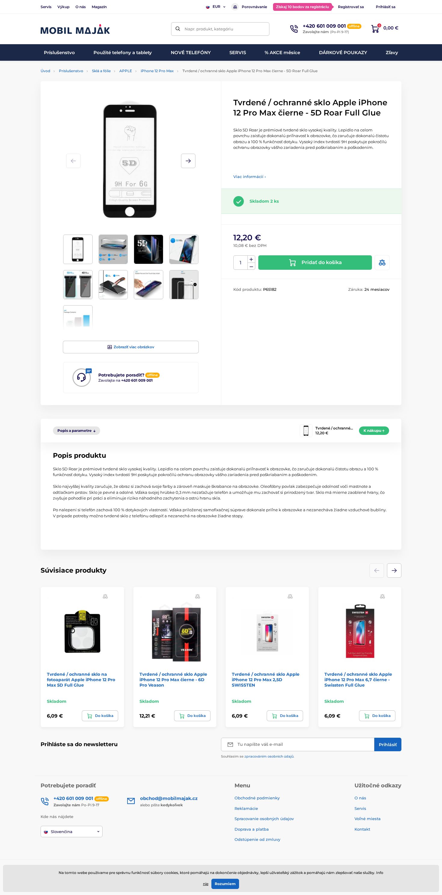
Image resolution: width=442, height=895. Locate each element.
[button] (188, 161)
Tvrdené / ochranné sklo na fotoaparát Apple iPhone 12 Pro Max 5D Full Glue (81, 680)
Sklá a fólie (101, 71)
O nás (80, 7)
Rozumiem (225, 883)
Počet (241, 263)
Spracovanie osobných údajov (264, 818)
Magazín (99, 7)
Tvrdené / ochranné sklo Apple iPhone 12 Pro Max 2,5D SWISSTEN (265, 680)
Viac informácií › (249, 176)
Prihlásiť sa (385, 7)
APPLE (125, 71)
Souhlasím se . (257, 756)
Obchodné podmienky (257, 797)
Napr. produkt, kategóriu (209, 28)
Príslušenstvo (71, 71)
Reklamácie (246, 808)
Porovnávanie (254, 7)
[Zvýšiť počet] (251, 259)
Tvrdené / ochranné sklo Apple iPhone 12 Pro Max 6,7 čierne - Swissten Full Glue (358, 680)
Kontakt (362, 829)
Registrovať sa (351, 7)
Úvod (45, 71)
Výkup (63, 7)
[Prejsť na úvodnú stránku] (75, 29)
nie (205, 883)
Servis (46, 7)
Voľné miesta (368, 818)
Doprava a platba (252, 829)
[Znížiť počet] (251, 266)
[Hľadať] (178, 29)
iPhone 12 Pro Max (157, 71)
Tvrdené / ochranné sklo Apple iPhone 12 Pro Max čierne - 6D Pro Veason (173, 680)
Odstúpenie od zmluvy (258, 839)
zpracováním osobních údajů (268, 756)
